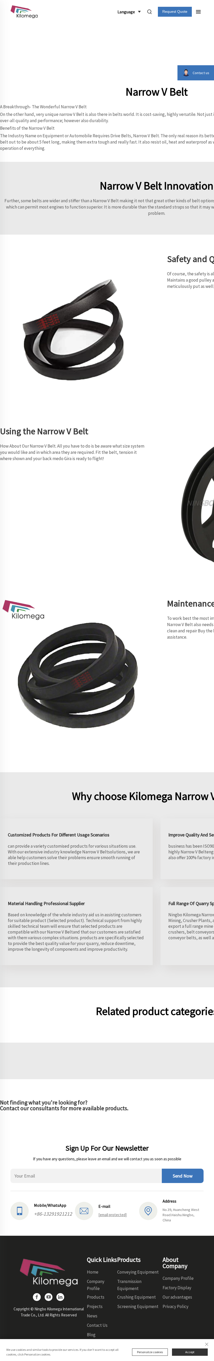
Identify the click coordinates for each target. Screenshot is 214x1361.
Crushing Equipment (136, 1297)
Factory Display (177, 1288)
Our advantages (177, 1297)
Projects (95, 1306)
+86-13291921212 (53, 1213)
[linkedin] (60, 1297)
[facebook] (37, 1297)
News (92, 1316)
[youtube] (48, 1297)
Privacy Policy (175, 1306)
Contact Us (97, 1325)
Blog (91, 1335)
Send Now (183, 1176)
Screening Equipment (137, 1306)
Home (92, 1272)
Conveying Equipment (138, 1272)
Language (126, 11)
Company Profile (178, 1278)
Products (95, 1297)
